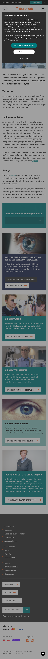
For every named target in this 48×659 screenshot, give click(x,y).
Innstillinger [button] (24, 59)
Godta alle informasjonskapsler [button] (24, 45)
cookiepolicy (14, 40)
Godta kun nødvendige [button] (24, 52)
